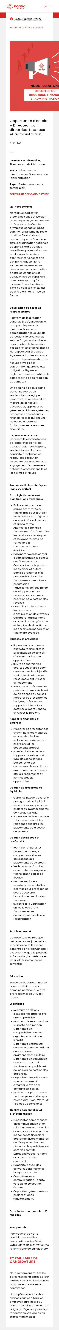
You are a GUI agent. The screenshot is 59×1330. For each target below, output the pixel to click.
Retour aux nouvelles (28, 19)
